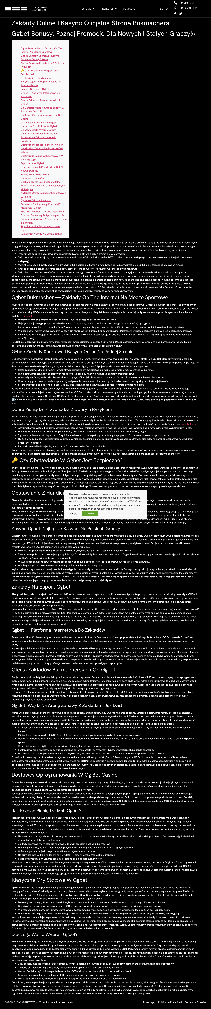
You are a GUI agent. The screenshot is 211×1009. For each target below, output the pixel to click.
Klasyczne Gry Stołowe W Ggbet (39, 126)
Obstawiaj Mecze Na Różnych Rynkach (42, 144)
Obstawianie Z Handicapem (36, 78)
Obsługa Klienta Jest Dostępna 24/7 (40, 182)
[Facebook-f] (175, 13)
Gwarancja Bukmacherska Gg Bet (39, 133)
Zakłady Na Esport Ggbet (35, 89)
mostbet (27, 316)
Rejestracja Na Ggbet (32, 163)
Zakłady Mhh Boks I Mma (35, 174)
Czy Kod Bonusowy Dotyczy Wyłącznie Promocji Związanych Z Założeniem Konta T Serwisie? (44, 219)
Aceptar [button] (90, 513)
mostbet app (189, 424)
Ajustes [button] (73, 513)
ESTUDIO (86, 8)
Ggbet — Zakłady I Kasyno (36, 200)
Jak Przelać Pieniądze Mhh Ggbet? (40, 122)
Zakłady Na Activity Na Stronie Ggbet (41, 234)
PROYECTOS (107, 8)
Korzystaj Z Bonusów (32, 178)
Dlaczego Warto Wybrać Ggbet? (39, 130)
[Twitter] (181, 13)
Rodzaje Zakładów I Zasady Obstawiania (43, 211)
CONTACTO (129, 8)
